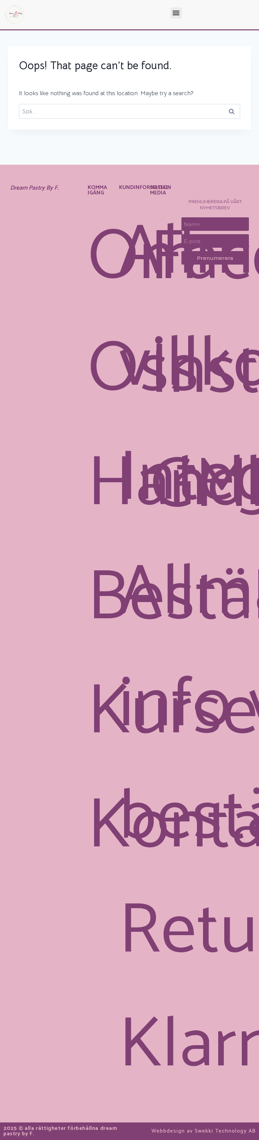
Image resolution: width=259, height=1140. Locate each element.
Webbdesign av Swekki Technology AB (203, 1131)
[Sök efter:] (129, 111)
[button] (176, 13)
